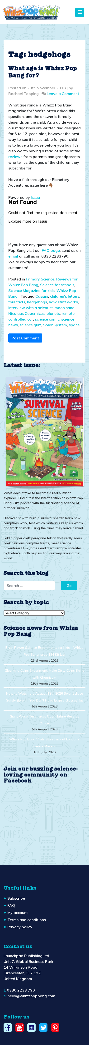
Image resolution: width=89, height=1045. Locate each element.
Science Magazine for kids (31, 290)
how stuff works (63, 302)
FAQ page (51, 250)
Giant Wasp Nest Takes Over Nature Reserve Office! (45, 719)
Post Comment (25, 338)
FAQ (11, 905)
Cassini (41, 296)
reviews (15, 156)
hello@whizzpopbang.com (31, 995)
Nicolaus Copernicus (26, 313)
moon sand (65, 307)
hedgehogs (37, 302)
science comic (47, 319)
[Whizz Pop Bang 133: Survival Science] (44, 432)
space (74, 324)
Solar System (55, 324)
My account (17, 912)
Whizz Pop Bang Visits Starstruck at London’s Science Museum (44, 742)
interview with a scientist (30, 307)
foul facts (16, 302)
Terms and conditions (26, 919)
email (13, 256)
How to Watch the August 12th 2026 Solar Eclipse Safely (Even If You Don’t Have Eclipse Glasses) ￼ (44, 696)
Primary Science (40, 279)
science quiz (30, 324)
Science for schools (57, 284)
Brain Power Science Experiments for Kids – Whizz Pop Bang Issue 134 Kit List (44, 651)
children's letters (64, 296)
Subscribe (16, 898)
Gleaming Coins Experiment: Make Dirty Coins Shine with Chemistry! (44, 674)
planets (53, 313)
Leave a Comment (63, 93)
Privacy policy (19, 926)
